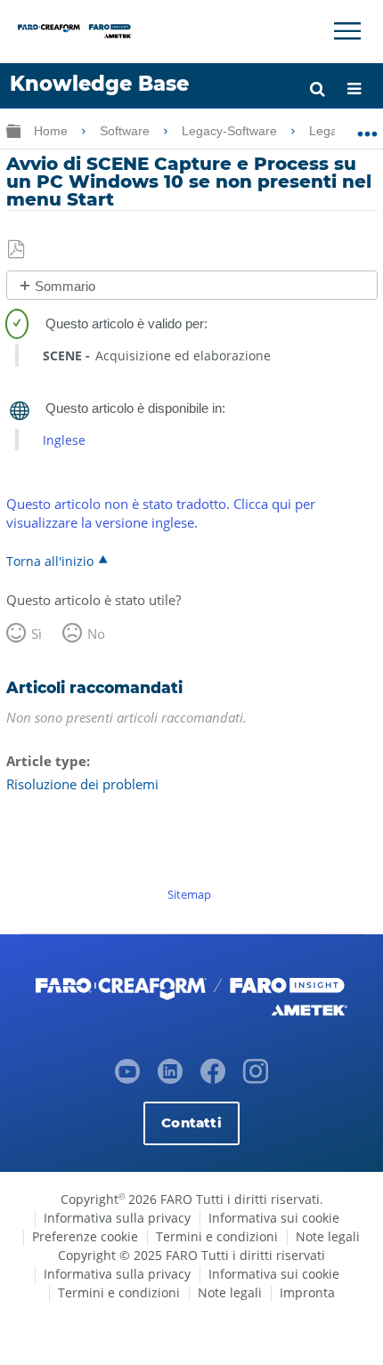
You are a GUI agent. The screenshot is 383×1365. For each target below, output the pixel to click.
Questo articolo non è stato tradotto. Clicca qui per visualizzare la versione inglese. (160, 513)
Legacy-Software (231, 131)
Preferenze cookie (85, 1236)
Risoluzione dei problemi (82, 784)
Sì (36, 633)
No (96, 633)
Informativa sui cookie (273, 1217)
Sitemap (189, 894)
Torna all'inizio (50, 561)
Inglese (64, 440)
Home (52, 131)
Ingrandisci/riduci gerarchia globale (13, 130)
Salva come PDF (17, 250)
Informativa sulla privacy (117, 1217)
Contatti (191, 1122)
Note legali (328, 1236)
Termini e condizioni (217, 1236)
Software (126, 131)
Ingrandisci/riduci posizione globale (367, 127)
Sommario (65, 286)
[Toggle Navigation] (347, 31)
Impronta (307, 1292)
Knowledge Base (99, 83)
